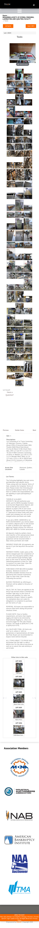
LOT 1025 (18, 713)
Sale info (30, 26)
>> (35, 698)
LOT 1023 (19, 698)
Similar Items (19, 430)
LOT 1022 (18, 682)
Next (34, 430)
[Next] (31, 53)
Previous (6, 430)
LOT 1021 (19, 667)
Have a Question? (10, 393)
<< (3, 698)
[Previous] (13, 53)
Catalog (8, 26)
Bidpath (19, 922)
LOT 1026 (18, 729)
